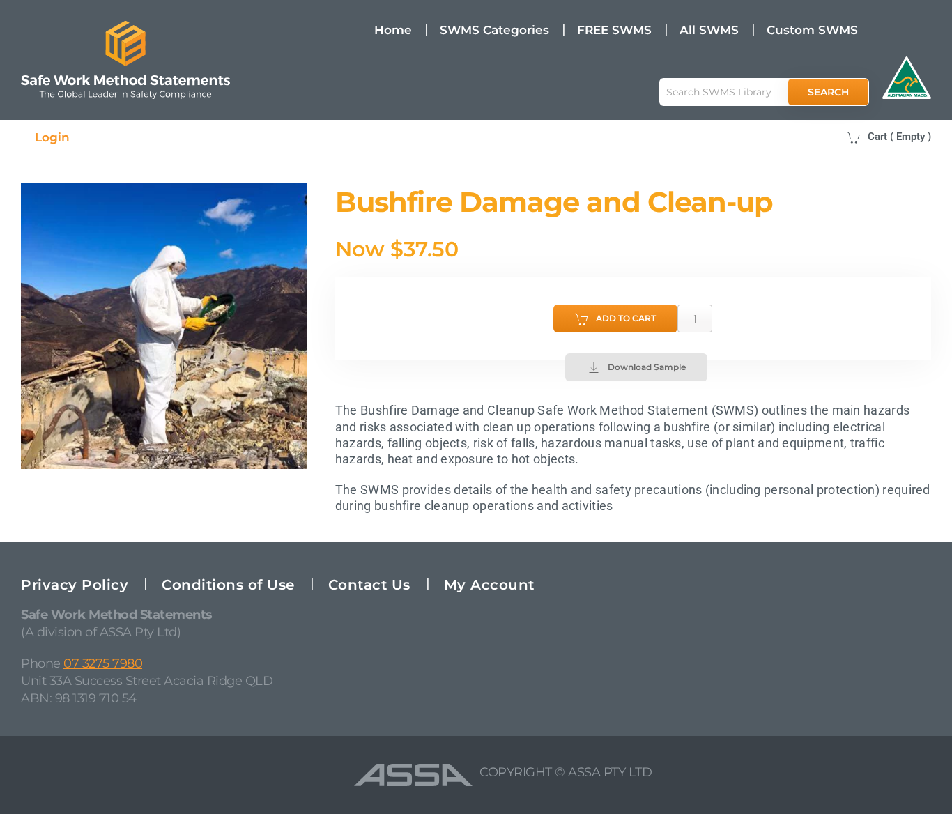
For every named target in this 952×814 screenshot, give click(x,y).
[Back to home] (125, 60)
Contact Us (369, 584)
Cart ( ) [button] (899, 136)
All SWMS (709, 30)
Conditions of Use (228, 584)
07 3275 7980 (102, 663)
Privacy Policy (74, 584)
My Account (489, 584)
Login (52, 137)
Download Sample (647, 367)
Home (393, 30)
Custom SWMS (812, 30)
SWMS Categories (494, 30)
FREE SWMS (614, 30)
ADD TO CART (626, 318)
